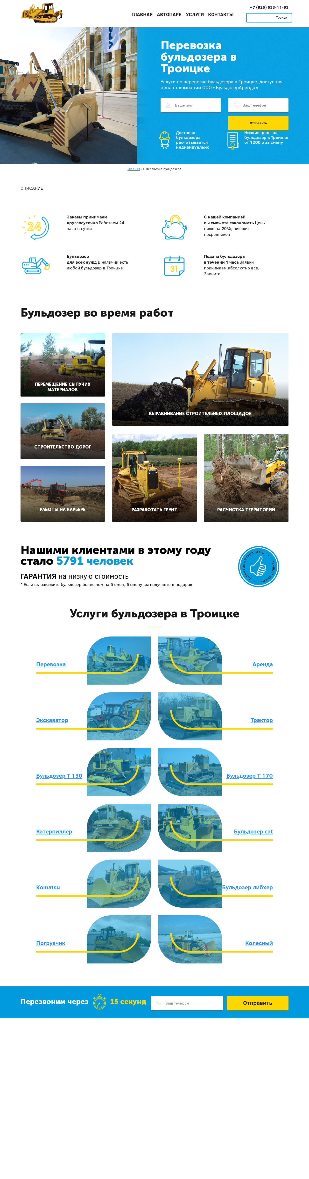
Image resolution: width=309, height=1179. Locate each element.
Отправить (258, 123)
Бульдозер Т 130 (59, 775)
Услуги (195, 14)
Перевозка (51, 664)
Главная (142, 14)
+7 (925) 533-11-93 (269, 7)
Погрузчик (50, 943)
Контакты (221, 14)
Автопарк (169, 14)
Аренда (263, 664)
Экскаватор (52, 720)
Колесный (259, 943)
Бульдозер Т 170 (249, 775)
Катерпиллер (54, 831)
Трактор (262, 720)
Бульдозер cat (253, 831)
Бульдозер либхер (247, 887)
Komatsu (48, 887)
